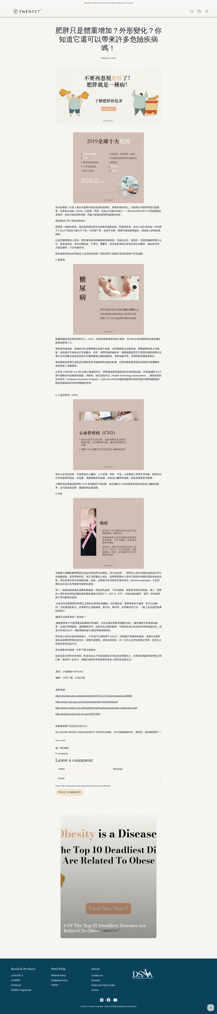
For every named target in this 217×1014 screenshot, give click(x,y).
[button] (191, 11)
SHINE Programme (21, 990)
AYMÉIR (15, 980)
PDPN (54, 985)
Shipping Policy (59, 980)
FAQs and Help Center (103, 985)
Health (62, 740)
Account (95, 980)
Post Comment (69, 792)
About (95, 969)
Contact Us (97, 975)
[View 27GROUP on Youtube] (115, 1000)
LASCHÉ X (17, 975)
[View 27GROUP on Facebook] (108, 1000)
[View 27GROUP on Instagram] (101, 1000)
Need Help (58, 969)
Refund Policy (58, 975)
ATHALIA (16, 985)
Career (95, 990)
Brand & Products (23, 969)
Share (64, 748)
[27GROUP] (27, 11)
